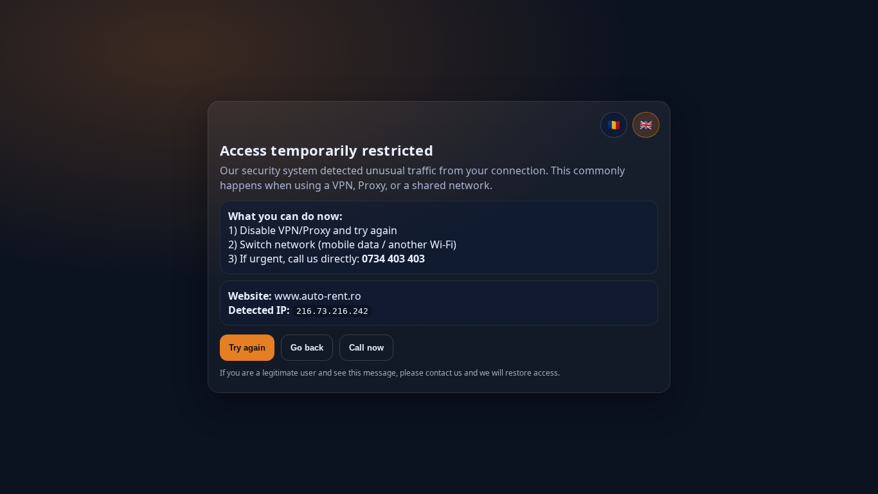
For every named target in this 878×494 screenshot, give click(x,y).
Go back (307, 347)
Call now (366, 347)
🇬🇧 (646, 125)
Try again (247, 347)
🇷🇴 (613, 125)
